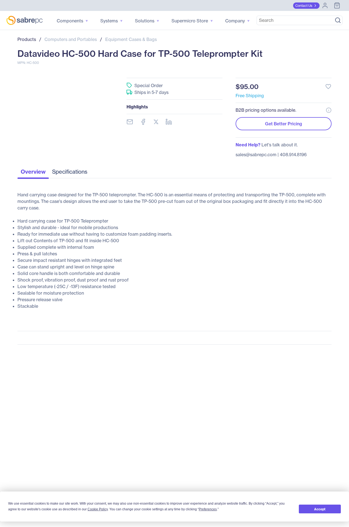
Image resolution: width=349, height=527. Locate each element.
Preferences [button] (208, 509)
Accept (320, 509)
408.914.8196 (293, 154)
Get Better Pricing (283, 123)
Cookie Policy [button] (98, 509)
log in (295, 72)
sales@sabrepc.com (256, 154)
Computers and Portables (70, 39)
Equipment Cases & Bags (131, 39)
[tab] (33, 173)
